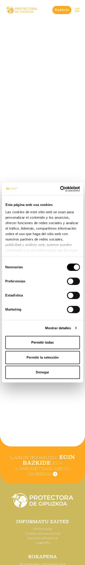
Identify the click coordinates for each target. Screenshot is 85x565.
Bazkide (62, 10)
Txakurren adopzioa (43, 533)
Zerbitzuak (42, 529)
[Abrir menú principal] (77, 10)
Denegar (42, 372)
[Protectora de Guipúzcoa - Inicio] (22, 10)
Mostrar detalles (58, 328)
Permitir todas (42, 342)
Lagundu (42, 542)
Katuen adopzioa (42, 538)
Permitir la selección (43, 357)
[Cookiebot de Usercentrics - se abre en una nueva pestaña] (60, 189)
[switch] (73, 281)
